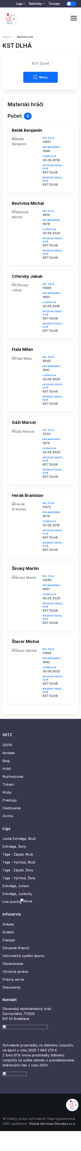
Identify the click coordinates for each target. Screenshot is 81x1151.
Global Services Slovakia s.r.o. (52, 1124)
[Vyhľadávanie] (63, 19)
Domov (6, 36)
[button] (40, 158)
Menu (43, 77)
